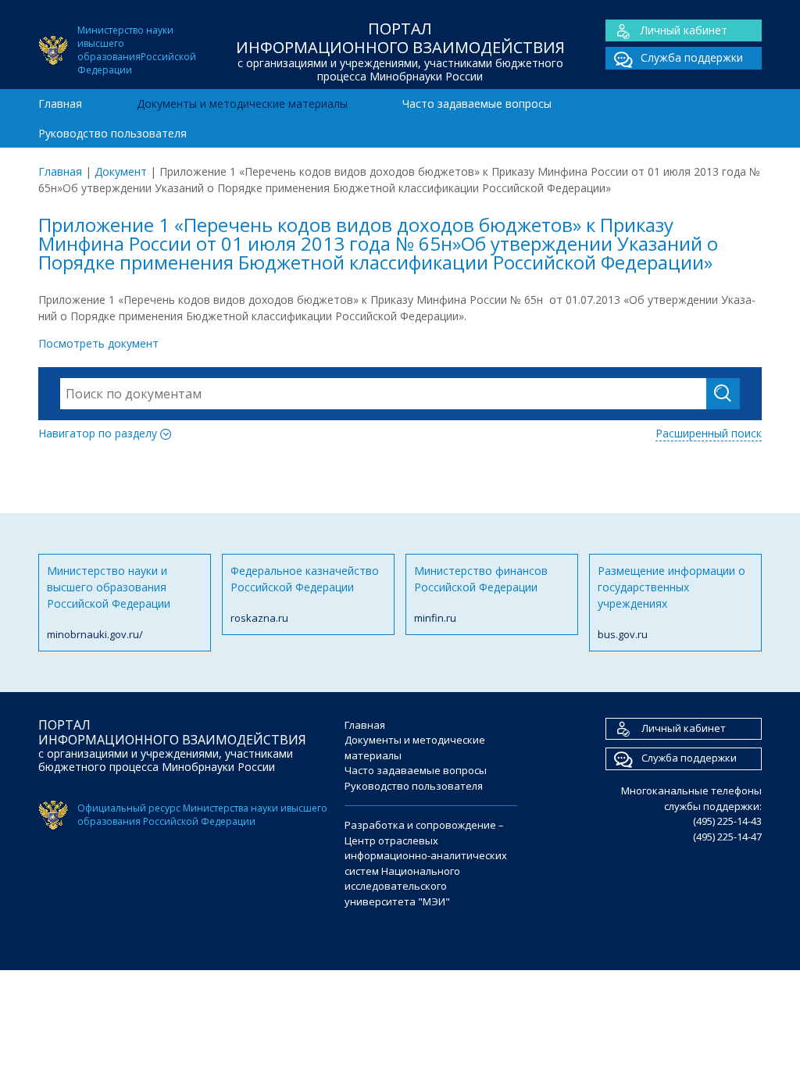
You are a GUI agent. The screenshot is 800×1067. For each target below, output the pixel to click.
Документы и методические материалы (242, 103)
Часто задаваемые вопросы (477, 103)
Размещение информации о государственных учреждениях (671, 602)
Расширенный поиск (708, 433)
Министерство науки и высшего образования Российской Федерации (108, 602)
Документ (121, 171)
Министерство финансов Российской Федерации (481, 594)
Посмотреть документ (98, 343)
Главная (60, 103)
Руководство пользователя (112, 133)
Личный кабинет (684, 30)
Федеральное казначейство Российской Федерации (304, 594)
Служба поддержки (692, 57)
